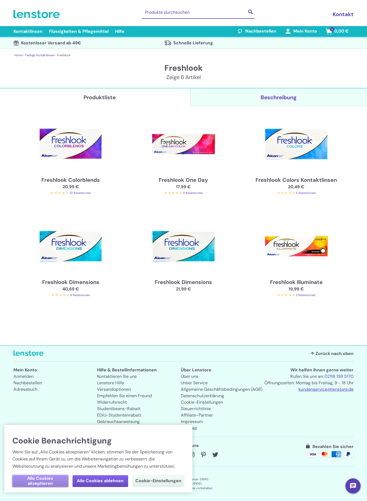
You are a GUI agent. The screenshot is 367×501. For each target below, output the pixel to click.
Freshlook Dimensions (70, 282)
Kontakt (343, 14)
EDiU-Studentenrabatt (119, 415)
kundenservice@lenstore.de (326, 389)
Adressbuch (25, 389)
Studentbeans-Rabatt (119, 408)
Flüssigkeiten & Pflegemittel (79, 31)
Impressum (192, 421)
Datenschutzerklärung (202, 396)
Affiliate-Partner (197, 415)
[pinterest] (203, 455)
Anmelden (23, 376)
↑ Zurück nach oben (332, 353)
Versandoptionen (114, 389)
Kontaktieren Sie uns (117, 376)
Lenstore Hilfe (110, 383)
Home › (19, 55)
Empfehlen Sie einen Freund (124, 396)
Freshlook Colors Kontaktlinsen (296, 179)
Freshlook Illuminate (296, 282)
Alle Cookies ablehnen (100, 481)
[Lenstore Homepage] (37, 14)
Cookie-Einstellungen (202, 402)
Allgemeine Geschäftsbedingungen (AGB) (221, 389)
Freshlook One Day (183, 179)
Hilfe (119, 31)
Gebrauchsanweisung (118, 421)
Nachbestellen (260, 31)
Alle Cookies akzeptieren (40, 480)
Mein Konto (305, 31)
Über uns (189, 376)
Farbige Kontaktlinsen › (40, 55)
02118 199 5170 (339, 376)
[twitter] (215, 455)
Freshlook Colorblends (70, 179)
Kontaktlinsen (27, 31)
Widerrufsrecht (112, 402)
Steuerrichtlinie (196, 408)
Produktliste (100, 97)
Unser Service (194, 383)
